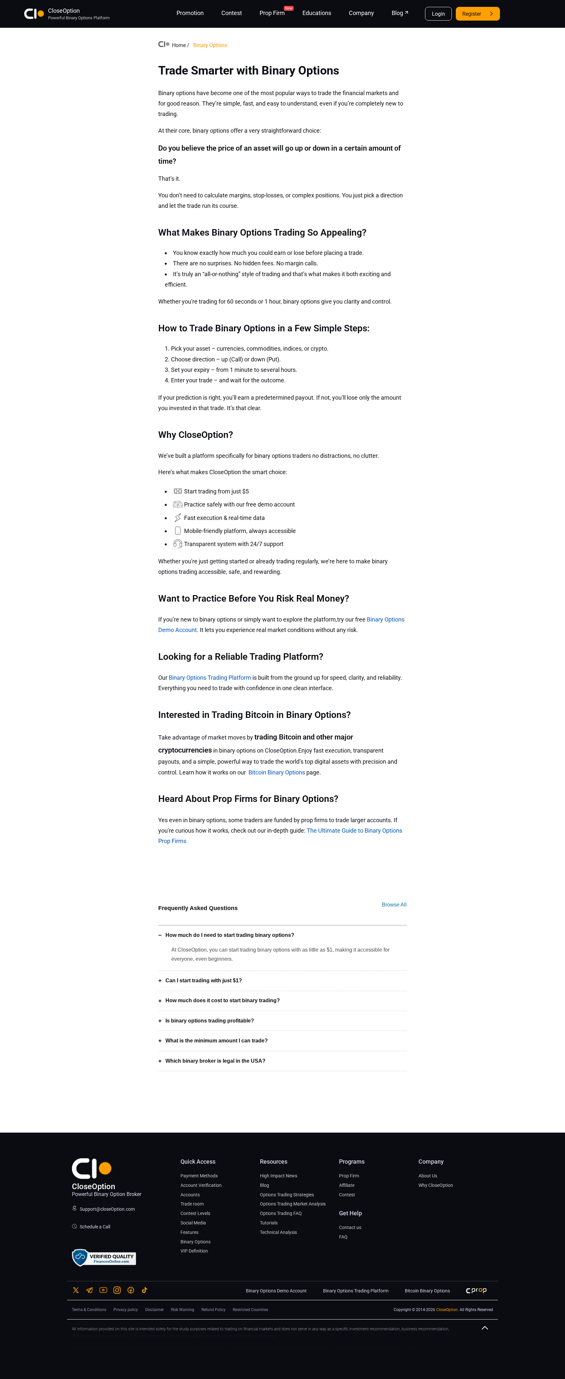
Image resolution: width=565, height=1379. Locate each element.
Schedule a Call (94, 1226)
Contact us (350, 1227)
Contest (231, 12)
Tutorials (269, 1222)
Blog (397, 12)
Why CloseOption (436, 1185)
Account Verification (201, 1185)
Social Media (193, 1222)
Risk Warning (182, 1309)
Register (471, 14)
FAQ (343, 1236)
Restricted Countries (250, 1309)
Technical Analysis (278, 1232)
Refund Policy (213, 1309)
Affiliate (346, 1185)
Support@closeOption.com (107, 1209)
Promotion (190, 12)
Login (438, 14)
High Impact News (278, 1175)
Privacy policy (125, 1309)
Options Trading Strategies (287, 1194)
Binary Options (195, 1241)
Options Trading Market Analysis (293, 1203)
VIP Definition (194, 1251)
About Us (428, 1175)
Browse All (394, 904)
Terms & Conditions (89, 1309)
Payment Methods (199, 1175)
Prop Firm (272, 12)
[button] (487, 1333)
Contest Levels (195, 1213)
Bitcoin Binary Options (276, 772)
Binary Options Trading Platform (210, 677)
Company (361, 12)
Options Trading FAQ (281, 1213)
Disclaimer (154, 1309)
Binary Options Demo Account (276, 1290)
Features (189, 1232)
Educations (316, 12)
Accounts (190, 1194)
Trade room (192, 1203)
